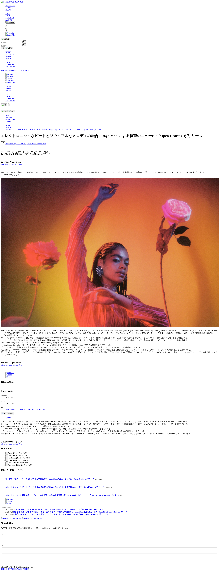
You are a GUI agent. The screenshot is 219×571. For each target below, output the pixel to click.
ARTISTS (9, 8)
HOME (8, 52)
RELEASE (9, 54)
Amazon (8, 117)
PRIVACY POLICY (21, 70)
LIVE (7, 14)
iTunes (7, 115)
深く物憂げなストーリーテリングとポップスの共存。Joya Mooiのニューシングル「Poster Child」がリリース (49, 479)
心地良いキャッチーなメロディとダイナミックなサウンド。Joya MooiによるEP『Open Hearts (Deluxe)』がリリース (60, 514)
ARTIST (8, 56)
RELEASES (10, 6)
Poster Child (41, 144)
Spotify (8, 121)
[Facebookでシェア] (9, 373)
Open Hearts (31, 144)
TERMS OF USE (7, 70)
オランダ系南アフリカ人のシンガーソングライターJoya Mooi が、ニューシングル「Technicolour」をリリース (58, 509)
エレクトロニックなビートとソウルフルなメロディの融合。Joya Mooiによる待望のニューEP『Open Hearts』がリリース (54, 129)
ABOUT (8, 20)
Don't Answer (10, 144)
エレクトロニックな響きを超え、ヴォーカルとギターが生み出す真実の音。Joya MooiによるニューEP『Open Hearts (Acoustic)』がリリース (62, 495)
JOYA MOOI (21, 144)
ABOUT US (10, 67)
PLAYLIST (9, 18)
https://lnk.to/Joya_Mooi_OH (11, 164)
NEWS (8, 10)
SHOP (7, 16)
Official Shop (10, 119)
